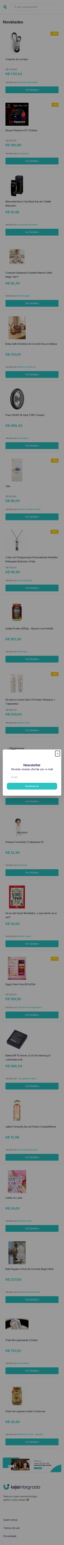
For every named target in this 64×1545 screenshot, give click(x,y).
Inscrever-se (32, 786)
